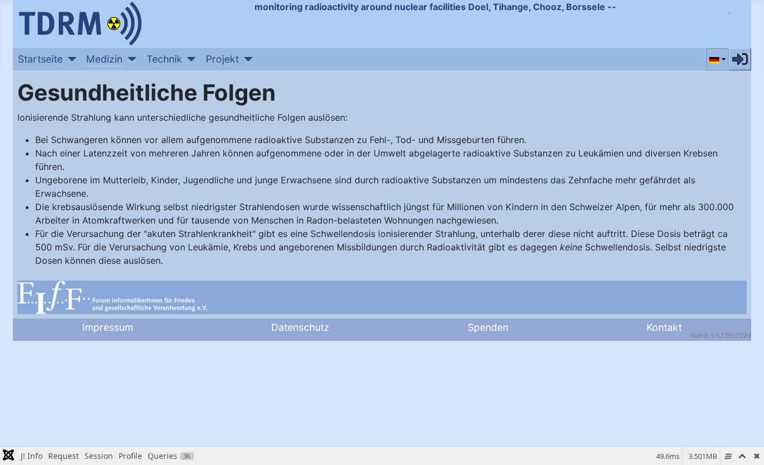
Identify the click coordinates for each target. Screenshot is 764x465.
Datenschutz (300, 327)
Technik (164, 59)
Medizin (104, 59)
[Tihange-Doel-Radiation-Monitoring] (80, 22)
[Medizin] (129, 59)
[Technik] (189, 59)
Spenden (488, 327)
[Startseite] (70, 59)
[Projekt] (246, 59)
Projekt (222, 59)
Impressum (107, 327)
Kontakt (664, 327)
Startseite (40, 59)
